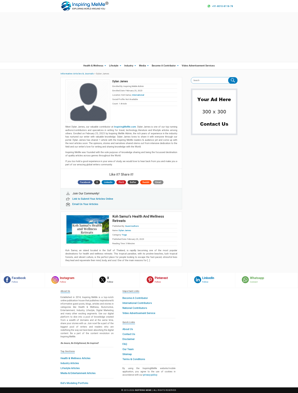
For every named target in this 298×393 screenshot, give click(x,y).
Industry (128, 65)
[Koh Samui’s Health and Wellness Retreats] (87, 229)
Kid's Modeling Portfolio (74, 383)
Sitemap (127, 354)
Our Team (128, 349)
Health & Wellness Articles (75, 358)
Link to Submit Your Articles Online (92, 198)
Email (158, 182)
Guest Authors (132, 226)
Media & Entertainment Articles (78, 373)
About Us (127, 329)
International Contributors (137, 303)
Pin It (121, 182)
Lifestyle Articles (70, 368)
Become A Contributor (164, 65)
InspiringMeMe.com (125, 126)
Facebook (85, 182)
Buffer (133, 182)
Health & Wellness (93, 65)
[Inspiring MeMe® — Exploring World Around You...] (85, 6)
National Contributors (134, 308)
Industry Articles (70, 363)
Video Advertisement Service (138, 313)
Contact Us (128, 334)
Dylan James (125, 230)
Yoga (124, 234)
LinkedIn (108, 182)
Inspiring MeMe (143, 390)
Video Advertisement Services (198, 65)
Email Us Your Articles (85, 204)
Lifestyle (113, 65)
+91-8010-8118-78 (222, 6)
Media (142, 65)
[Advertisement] (149, 37)
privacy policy (150, 375)
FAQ (124, 344)
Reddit (145, 182)
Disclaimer (128, 339)
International (138, 95)
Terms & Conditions (133, 359)
